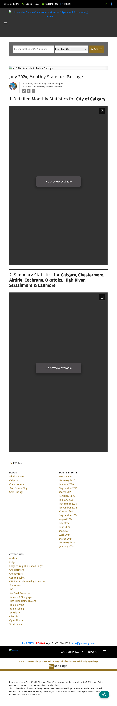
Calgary (13, 480)
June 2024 (64, 527)
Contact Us (51, 4)
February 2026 (67, 480)
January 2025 (66, 499)
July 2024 (64, 523)
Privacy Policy (59, 661)
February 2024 (67, 542)
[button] (12, 4)
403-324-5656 (32, 4)
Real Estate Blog (18, 488)
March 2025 (65, 492)
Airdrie (13, 558)
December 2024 (68, 503)
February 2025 (67, 496)
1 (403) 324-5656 (61, 643)
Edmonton (15, 585)
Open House (16, 620)
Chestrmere (16, 573)
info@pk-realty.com (83, 643)
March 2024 (65, 538)
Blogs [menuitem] (91, 651)
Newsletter (15, 612)
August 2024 (66, 519)
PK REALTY (28, 643)
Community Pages (70, 651)
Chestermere (16, 569)
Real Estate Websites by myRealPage (82, 661)
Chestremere (16, 484)
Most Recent (66, 476)
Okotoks (14, 616)
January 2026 (66, 484)
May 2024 (64, 530)
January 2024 (66, 546)
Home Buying (16, 604)
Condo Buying (17, 577)
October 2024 (66, 511)
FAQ (11, 589)
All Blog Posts (16, 476)
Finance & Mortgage (20, 597)
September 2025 (68, 488)
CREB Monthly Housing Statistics (47, 87)
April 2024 (64, 534)
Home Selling (16, 608)
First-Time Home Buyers (22, 601)
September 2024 (68, 515)
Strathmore (15, 624)
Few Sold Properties (20, 593)
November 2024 (68, 507)
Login (67, 4)
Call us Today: (12, 4)
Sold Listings (16, 492)
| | (43, 643)
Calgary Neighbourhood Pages (26, 566)
